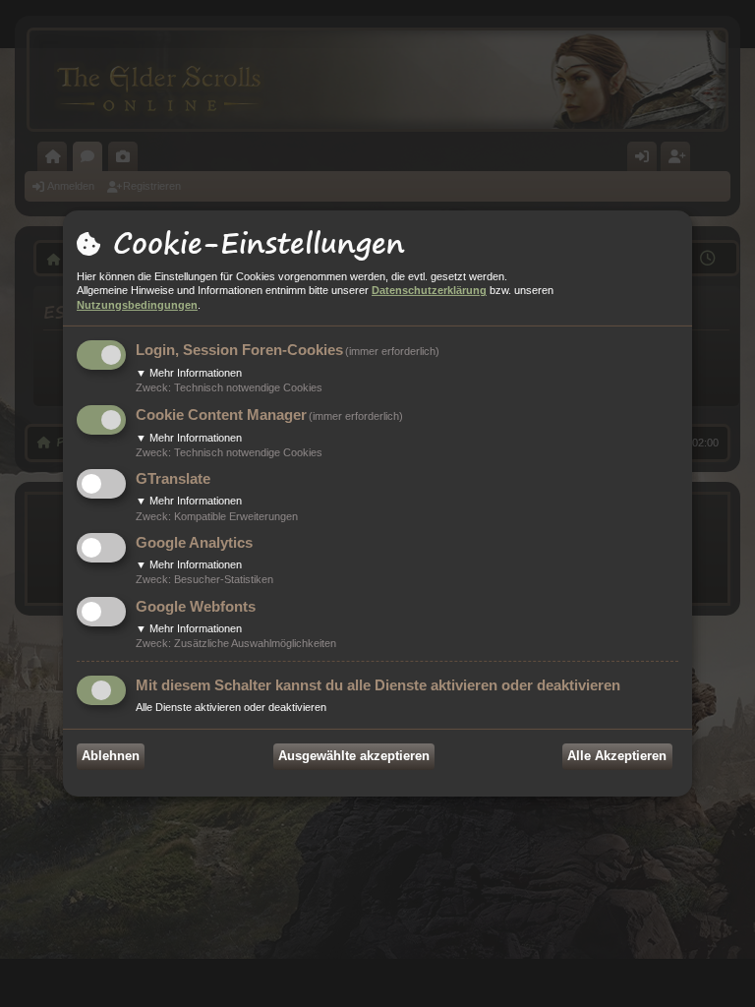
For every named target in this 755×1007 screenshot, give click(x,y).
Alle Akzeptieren (617, 755)
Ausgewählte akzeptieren (354, 755)
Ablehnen (111, 755)
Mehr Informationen (189, 373)
